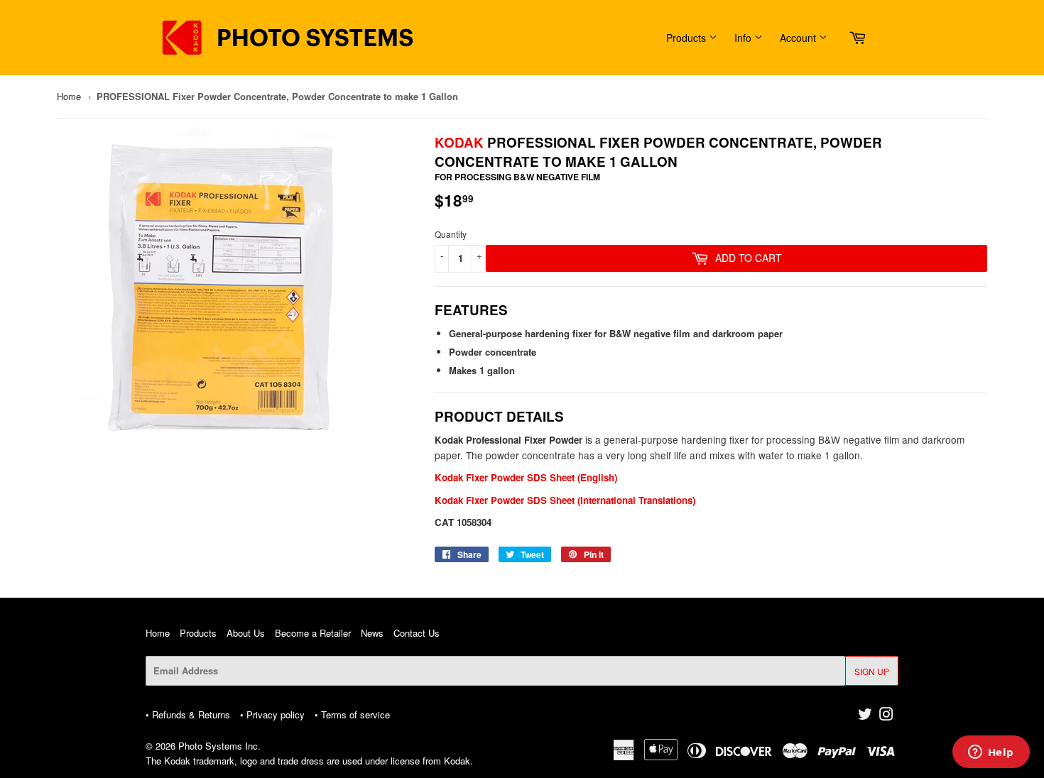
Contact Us (416, 633)
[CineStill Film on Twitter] (865, 716)
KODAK (461, 142)
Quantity (451, 234)
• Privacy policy (272, 714)
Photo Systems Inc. (219, 745)
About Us (246, 633)
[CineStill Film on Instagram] (886, 716)
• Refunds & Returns (188, 714)
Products (687, 38)
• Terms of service (352, 714)
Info (744, 38)
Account (799, 38)
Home (69, 96)
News (372, 633)
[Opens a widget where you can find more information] (991, 753)
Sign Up (871, 671)
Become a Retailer (313, 633)
